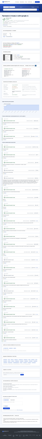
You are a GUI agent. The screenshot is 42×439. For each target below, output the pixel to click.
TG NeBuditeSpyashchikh (16, 362)
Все (4, 36)
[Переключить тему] (34, 2)
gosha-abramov (35, 189)
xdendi (37, 162)
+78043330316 (5, 362)
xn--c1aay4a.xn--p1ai (6, 348)
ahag (37, 170)
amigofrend (36, 128)
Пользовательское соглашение (10, 435)
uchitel (37, 205)
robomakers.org (25, 359)
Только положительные (9, 36)
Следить (22, 374)
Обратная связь (40, 435)
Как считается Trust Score (14, 436)
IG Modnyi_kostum (10, 362)
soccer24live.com (21, 359)
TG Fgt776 (21, 362)
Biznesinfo (36, 120)
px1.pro (36, 359)
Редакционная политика (16, 435)
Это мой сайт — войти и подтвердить (7, 26)
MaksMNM (36, 244)
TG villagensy (29, 362)
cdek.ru (9, 359)
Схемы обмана (37, 435)
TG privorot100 (25, 362)
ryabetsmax (33, 220)
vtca (37, 154)
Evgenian (36, 283)
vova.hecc (36, 228)
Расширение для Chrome (27, 435)
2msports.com (16, 359)
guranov (34, 259)
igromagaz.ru (32, 359)
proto (37, 236)
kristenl (34, 267)
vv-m (34, 314)
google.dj (15, 348)
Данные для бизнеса (24, 435)
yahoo (34, 337)
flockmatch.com (5, 359)
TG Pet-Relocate (33, 362)
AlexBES (37, 197)
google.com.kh (11, 348)
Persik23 (34, 306)
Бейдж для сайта (20, 435)
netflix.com (12, 359)
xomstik (37, 275)
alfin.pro (29, 359)
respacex (33, 136)
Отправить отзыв (6, 408)
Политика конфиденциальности (5, 435)
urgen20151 (33, 298)
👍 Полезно (4, 139)
